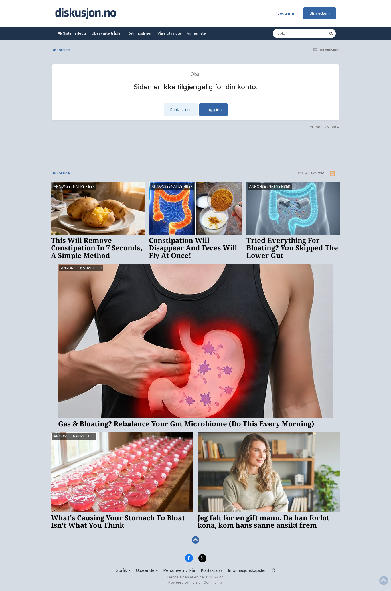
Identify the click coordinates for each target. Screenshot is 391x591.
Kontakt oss (180, 109)
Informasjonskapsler (247, 570)
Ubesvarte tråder (107, 33)
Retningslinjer (140, 33)
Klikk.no (217, 577)
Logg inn (286, 13)
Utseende (146, 570)
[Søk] (331, 33)
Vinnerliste (196, 33)
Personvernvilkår (179, 570)
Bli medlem (319, 13)
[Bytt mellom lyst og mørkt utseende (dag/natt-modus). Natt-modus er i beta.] (273, 570)
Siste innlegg (74, 33)
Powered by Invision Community (195, 582)
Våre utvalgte (169, 33)
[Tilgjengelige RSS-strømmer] (333, 174)
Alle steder (312, 33)
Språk (122, 570)
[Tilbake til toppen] (195, 540)
